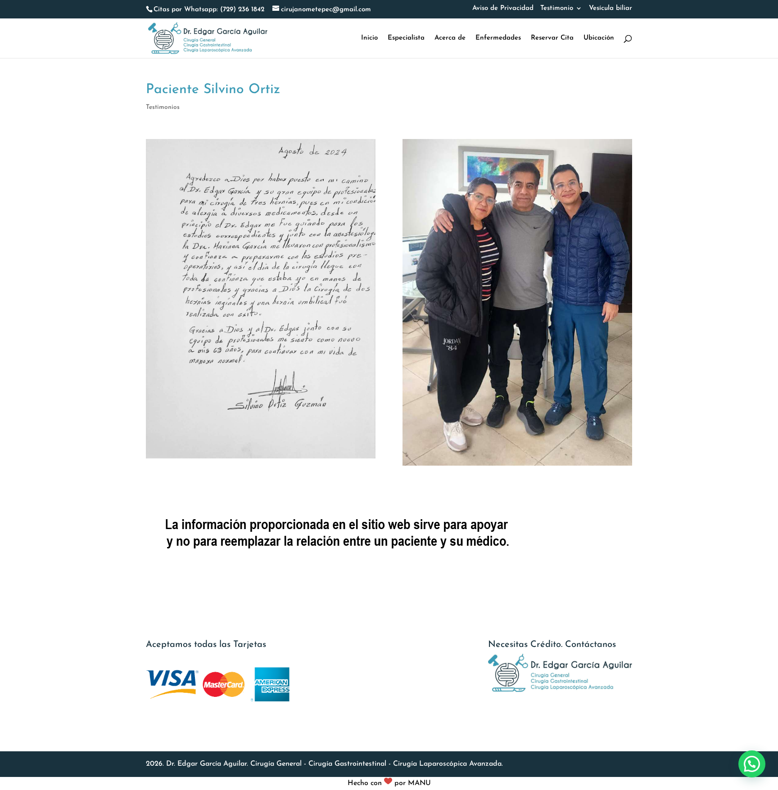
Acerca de (450, 38)
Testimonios (163, 107)
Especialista (406, 38)
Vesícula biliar (610, 8)
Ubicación (599, 38)
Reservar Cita (552, 38)
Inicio (369, 38)
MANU (419, 783)
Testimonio (556, 8)
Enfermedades (498, 38)
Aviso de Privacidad (503, 8)
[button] (751, 763)
